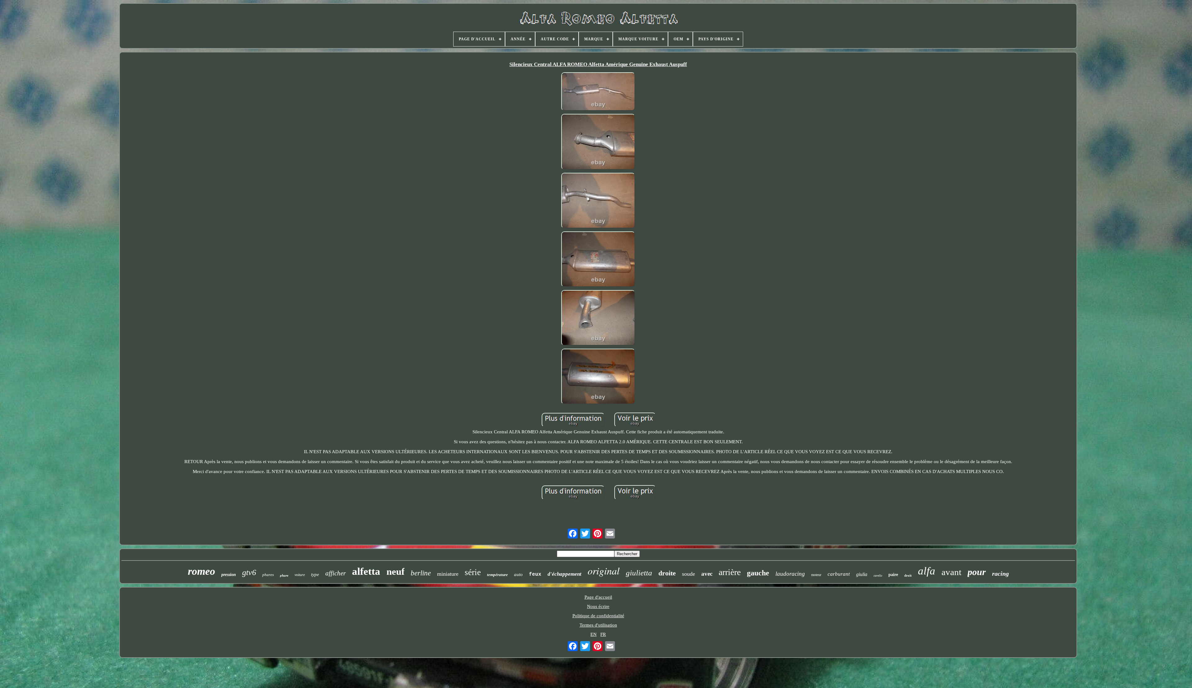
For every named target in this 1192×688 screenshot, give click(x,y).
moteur (816, 575)
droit (908, 575)
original (604, 570)
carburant (839, 574)
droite (667, 573)
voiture (300, 575)
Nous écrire (598, 606)
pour (977, 572)
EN (593, 634)
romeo (201, 571)
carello (878, 575)
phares (268, 574)
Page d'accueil (598, 597)
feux (535, 574)
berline (421, 573)
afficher (335, 573)
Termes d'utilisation (598, 625)
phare (284, 575)
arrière (730, 572)
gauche (758, 573)
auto (518, 574)
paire (893, 574)
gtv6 (249, 572)
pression (228, 574)
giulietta (639, 573)
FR (603, 634)
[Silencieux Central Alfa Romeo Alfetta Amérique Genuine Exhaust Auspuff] (598, 92)
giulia (861, 574)
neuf (395, 571)
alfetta (366, 571)
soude (688, 574)
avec (706, 573)
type (315, 574)
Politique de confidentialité (598, 615)
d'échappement (564, 574)
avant (951, 572)
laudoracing (790, 573)
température (497, 574)
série (473, 572)
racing (1000, 573)
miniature (447, 574)
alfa (926, 571)
